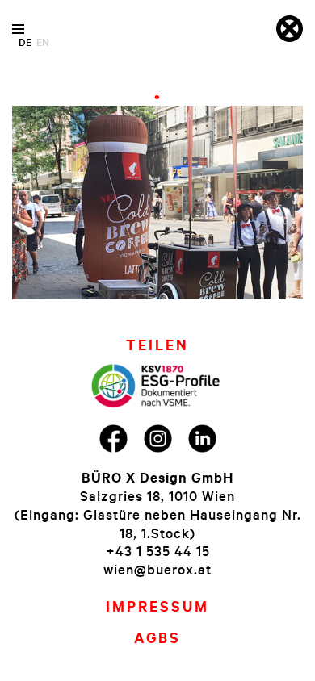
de (25, 42)
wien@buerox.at (157, 569)
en (42, 42)
